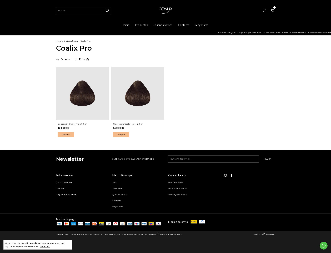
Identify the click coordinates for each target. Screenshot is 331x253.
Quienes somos (163, 25)
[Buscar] (107, 10)
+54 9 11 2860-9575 (177, 188)
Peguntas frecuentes (66, 194)
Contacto (183, 25)
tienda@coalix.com (177, 194)
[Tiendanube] (264, 234)
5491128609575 (175, 182)
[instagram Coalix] (225, 175)
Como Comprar (64, 182)
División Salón (71, 41)
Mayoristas (201, 25)
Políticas (60, 188)
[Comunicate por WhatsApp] (324, 246)
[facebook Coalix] (231, 175)
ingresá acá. (151, 234)
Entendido (45, 246)
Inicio (126, 25)
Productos (141, 25)
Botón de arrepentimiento (170, 234)
